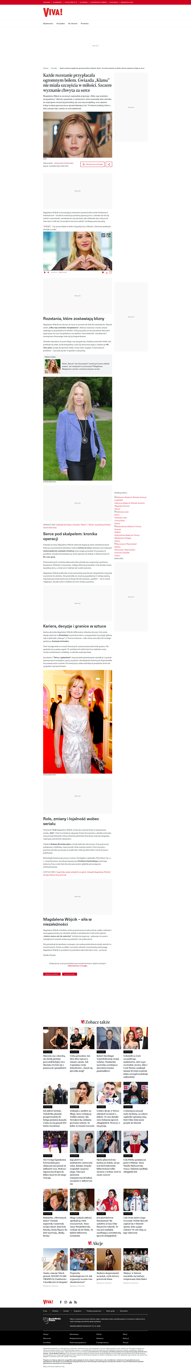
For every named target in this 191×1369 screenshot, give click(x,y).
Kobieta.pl (99, 1338)
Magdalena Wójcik (51, 974)
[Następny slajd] (147, 1259)
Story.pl (125, 1342)
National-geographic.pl (78, 1342)
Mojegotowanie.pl (76, 1338)
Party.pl (45, 1334)
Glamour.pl (47, 1338)
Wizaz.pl (126, 1338)
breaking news (69, 974)
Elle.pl (125, 1334)
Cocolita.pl (47, 1342)
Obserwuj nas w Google (94, 164)
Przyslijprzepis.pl (102, 1342)
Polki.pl (98, 1334)
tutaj (62, 1366)
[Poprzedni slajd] (43, 1259)
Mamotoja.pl (74, 1334)
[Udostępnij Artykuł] (109, 164)
